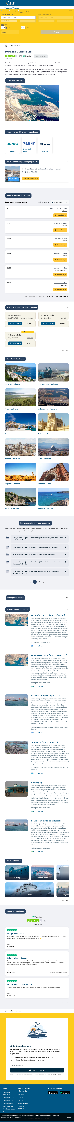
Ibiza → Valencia (14, 315)
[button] (60, 202)
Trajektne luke (8, 1103)
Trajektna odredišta (6, 1093)
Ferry (5, 1088)
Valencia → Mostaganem (58, 208)
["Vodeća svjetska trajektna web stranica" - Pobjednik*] (10, 3)
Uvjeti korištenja (23, 1103)
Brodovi (5, 1112)
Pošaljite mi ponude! (38, 1070)
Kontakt (20, 1098)
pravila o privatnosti (15, 1117)
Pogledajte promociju (30, 178)
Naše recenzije (8, 1106)
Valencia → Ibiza (61, 238)
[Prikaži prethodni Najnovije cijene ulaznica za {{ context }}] (63, 350)
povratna (5, 11)
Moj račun (21, 1095)
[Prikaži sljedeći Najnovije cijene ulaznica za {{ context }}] (67, 350)
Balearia (64, 211)
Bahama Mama (42, 878)
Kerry (30, 895)
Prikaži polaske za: (43, 202)
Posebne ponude (9, 1109)
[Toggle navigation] (65, 3)
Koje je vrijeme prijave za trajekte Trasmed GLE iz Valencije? (34, 555)
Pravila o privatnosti (55, 1074)
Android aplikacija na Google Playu (65, 1092)
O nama (20, 1100)
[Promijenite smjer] (37, 17)
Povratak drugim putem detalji (25, 11)
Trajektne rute (8, 1100)
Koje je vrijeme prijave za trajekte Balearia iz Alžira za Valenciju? (35, 547)
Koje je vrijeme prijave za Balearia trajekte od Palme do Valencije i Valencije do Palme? (36, 572)
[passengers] (63, 900)
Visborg (17, 878)
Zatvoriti (68, 1117)
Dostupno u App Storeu (53, 1092)
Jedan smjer (13, 11)
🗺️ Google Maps (37, 646)
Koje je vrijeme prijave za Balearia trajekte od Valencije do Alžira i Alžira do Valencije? (38, 539)
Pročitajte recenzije (40, 56)
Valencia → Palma (60, 223)
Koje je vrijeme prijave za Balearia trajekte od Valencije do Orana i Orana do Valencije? (36, 563)
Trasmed (64, 285)
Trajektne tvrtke (8, 1097)
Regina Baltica (68, 895)
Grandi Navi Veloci (61, 270)
